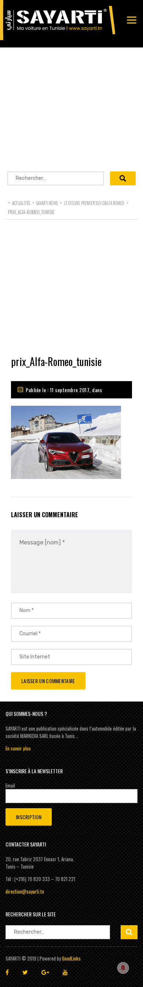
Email (10, 785)
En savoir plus (18, 748)
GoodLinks (71, 958)
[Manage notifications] (123, 968)
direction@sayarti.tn (25, 891)
